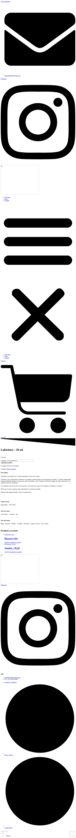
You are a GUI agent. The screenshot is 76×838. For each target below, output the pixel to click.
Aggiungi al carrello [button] (15, 542)
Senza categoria (11, 469)
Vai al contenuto (5, 1)
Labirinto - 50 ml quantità (8, 460)
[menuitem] (7, 835)
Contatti (6, 200)
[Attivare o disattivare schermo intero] (3, 831)
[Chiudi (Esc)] (7, 831)
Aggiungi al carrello (6, 462)
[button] (38, 277)
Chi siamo (7, 197)
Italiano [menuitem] (8, 835)
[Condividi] (5, 831)
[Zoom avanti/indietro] (1, 831)
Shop (6, 199)
